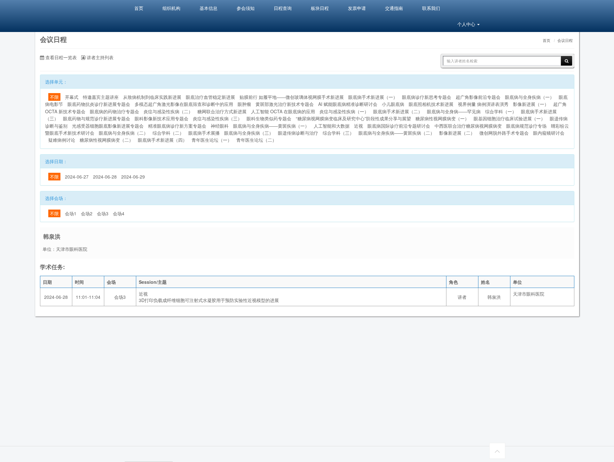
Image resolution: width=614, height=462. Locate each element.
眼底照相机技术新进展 (431, 104)
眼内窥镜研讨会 (548, 133)
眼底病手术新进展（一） (373, 97)
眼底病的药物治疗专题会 (114, 111)
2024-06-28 (105, 176)
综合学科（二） (168, 133)
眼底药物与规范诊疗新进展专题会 (96, 118)
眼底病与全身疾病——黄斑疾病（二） (396, 133)
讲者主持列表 (99, 57)
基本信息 (208, 8)
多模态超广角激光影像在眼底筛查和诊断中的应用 (184, 104)
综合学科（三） (338, 133)
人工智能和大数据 (332, 126)
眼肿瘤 (244, 104)
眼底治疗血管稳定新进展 (210, 97)
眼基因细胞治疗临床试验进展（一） (509, 118)
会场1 (70, 213)
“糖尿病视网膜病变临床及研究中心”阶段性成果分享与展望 (353, 118)
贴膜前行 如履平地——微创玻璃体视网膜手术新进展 (292, 97)
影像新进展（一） (531, 104)
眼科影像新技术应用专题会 (161, 118)
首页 (138, 8)
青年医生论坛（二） (256, 140)
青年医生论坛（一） (212, 140)
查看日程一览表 (60, 57)
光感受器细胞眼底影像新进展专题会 (108, 126)
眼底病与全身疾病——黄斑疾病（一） (271, 126)
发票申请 (357, 8)
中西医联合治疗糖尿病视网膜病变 (468, 126)
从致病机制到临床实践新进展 (152, 97)
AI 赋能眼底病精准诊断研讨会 (347, 104)
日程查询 (283, 8)
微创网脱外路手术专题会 (504, 133)
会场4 (118, 213)
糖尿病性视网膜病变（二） (106, 140)
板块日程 (320, 8)
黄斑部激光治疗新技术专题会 (285, 104)
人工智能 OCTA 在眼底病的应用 (283, 111)
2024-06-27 (77, 176)
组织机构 (171, 8)
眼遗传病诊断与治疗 (298, 133)
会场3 (102, 213)
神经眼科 (220, 126)
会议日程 (565, 40)
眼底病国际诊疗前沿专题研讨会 (398, 126)
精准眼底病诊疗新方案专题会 (177, 126)
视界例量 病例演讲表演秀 (483, 104)
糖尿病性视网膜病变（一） (442, 118)
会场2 (86, 213)
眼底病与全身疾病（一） (529, 97)
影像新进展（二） (457, 133)
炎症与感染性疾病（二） (168, 111)
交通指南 (394, 8)
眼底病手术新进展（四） (162, 140)
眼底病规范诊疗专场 (526, 126)
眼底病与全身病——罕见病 (454, 111)
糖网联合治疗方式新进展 (222, 111)
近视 (358, 126)
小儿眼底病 (393, 104)
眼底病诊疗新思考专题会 (426, 97)
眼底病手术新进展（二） (397, 111)
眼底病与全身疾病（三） (248, 133)
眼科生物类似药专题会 (269, 118)
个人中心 (466, 24)
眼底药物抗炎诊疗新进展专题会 (98, 104)
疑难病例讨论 (61, 140)
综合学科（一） (500, 111)
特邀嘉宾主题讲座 (101, 97)
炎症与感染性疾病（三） (217, 118)
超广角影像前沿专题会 (478, 97)
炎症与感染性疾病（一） (344, 111)
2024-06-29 (133, 176)
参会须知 (246, 8)
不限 (54, 97)
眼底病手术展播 (204, 133)
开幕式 (71, 97)
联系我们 (431, 8)
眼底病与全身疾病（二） (123, 133)
